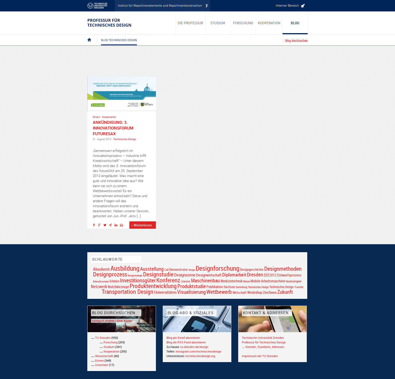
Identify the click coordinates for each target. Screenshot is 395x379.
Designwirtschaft (209, 275)
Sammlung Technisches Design (252, 287)
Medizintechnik (232, 281)
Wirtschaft (239, 292)
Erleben (114, 281)
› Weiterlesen (142, 225)
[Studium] (218, 22)
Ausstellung (152, 268)
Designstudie (158, 274)
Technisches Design (124, 139)
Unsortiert (101, 365)
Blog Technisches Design (115, 36)
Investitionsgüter (138, 280)
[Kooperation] (295, 22)
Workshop (254, 292)
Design (192, 269)
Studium (109, 347)
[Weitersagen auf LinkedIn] (117, 225)
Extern (96, 117)
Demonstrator (178, 269)
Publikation (214, 286)
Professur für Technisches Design (264, 342)
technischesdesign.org (200, 356)
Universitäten (165, 292)
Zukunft (285, 291)
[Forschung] (243, 22)
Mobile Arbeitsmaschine (268, 281)
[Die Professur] (190, 22)
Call (166, 270)
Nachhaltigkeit (294, 281)
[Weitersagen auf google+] (100, 225)
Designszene (184, 275)
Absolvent (101, 269)
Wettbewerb (219, 291)
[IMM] (162, 5)
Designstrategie (135, 275)
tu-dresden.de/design (194, 347)
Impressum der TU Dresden (260, 356)
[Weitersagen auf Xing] (111, 225)
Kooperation (109, 117)
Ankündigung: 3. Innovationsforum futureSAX (113, 127)
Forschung (110, 342)
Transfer (299, 287)
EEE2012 (270, 275)
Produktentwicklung (153, 286)
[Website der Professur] (116, 22)
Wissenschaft (104, 356)
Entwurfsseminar (101, 281)
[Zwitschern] (106, 225)
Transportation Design (127, 291)
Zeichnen (270, 292)
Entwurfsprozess (289, 275)
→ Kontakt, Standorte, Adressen (263, 347)
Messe (246, 281)
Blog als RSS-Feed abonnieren (186, 342)
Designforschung (217, 268)
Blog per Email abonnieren (183, 338)
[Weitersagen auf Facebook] (95, 225)
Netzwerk (99, 286)
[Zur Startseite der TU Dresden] (101, 5)
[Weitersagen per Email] (122, 225)
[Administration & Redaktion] (289, 5)
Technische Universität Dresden (263, 338)
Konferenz (168, 280)
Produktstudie (191, 286)
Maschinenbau (205, 280)
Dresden (255, 274)
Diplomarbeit (234, 274)
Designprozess (110, 274)
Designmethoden (283, 268)
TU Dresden (103, 338)
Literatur (185, 281)
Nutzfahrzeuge (118, 286)
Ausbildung (124, 268)
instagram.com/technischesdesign (198, 351)
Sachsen (229, 287)
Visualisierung (191, 291)
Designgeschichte (252, 269)
